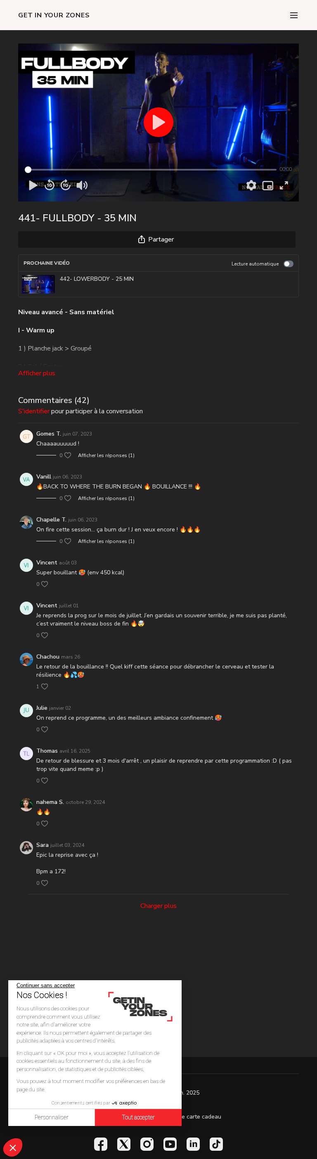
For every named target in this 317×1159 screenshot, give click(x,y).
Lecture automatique (255, 264)
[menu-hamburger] (294, 15)
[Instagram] (147, 1144)
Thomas (47, 751)
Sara (42, 845)
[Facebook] (100, 1144)
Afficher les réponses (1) (106, 455)
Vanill (43, 477)
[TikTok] (216, 1144)
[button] (13, 1147)
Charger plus (158, 905)
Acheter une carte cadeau (186, 1117)
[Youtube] (170, 1144)
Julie (41, 708)
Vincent (46, 562)
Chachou (47, 657)
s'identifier (34, 411)
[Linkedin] (193, 1144)
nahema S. (50, 802)
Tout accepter (138, 1117)
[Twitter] (123, 1144)
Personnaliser (52, 1117)
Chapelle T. (51, 520)
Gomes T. (48, 434)
